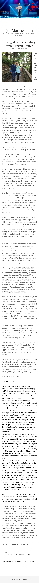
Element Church (24, 544)
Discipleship (15, 544)
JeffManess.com (19, 30)
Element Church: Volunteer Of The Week (17, 554)
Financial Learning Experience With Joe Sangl (19, 561)
